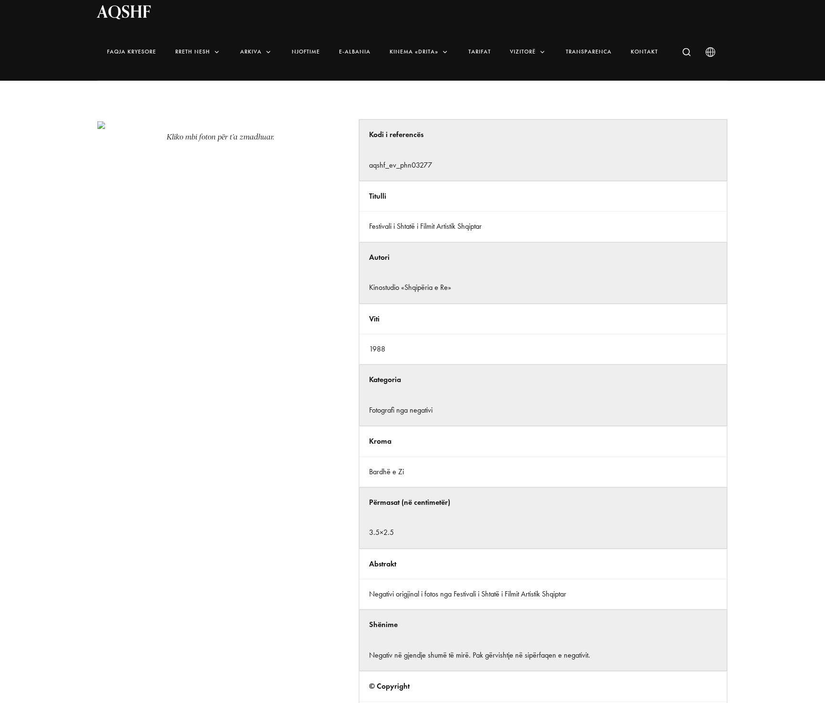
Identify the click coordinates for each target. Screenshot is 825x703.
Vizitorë (523, 51)
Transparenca (589, 51)
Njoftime (306, 51)
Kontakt (644, 51)
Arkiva (251, 51)
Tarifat (479, 51)
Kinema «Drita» (414, 51)
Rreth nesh (192, 51)
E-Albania (354, 51)
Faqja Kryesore (131, 51)
